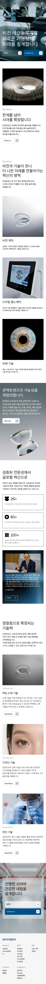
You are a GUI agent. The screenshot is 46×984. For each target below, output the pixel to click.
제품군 (4, 973)
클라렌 (4, 970)
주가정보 (19, 951)
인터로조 (5, 949)
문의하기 (19, 970)
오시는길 (19, 973)
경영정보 (19, 949)
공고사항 (19, 956)
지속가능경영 (6, 951)
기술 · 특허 (35, 949)
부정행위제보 (21, 976)
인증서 (34, 951)
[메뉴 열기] (42, 3)
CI (3, 954)
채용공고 (19, 978)
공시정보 (19, 954)
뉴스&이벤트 (21, 959)
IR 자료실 (20, 961)
